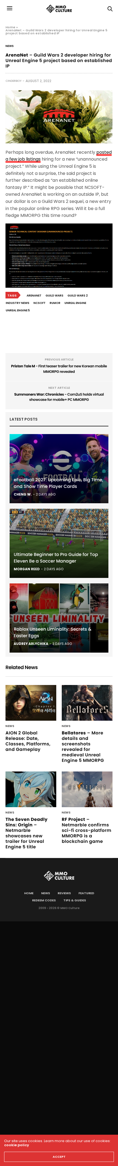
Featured (86, 893)
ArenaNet (34, 295)
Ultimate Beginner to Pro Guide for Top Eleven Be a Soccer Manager (56, 557)
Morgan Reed (27, 569)
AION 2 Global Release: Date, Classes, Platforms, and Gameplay (27, 741)
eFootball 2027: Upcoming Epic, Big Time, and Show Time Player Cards (58, 483)
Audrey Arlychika (31, 643)
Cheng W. (23, 494)
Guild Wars (54, 295)
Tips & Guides (74, 900)
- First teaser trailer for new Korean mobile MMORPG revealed (59, 368)
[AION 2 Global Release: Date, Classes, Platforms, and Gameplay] (30, 703)
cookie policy (16, 1145)
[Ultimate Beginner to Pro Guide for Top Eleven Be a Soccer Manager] (59, 543)
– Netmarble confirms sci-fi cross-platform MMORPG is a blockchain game (86, 830)
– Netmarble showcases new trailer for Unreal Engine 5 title (26, 833)
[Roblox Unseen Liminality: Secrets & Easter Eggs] (59, 618)
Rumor (55, 303)
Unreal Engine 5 (18, 310)
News (9, 46)
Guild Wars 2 (78, 295)
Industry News (17, 303)
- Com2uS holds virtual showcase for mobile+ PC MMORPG (59, 397)
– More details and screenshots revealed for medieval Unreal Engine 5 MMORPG (83, 747)
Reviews (64, 893)
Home (10, 27)
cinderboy (13, 81)
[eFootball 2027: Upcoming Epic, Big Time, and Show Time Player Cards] (59, 468)
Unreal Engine (75, 303)
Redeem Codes (44, 900)
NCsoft (39, 303)
